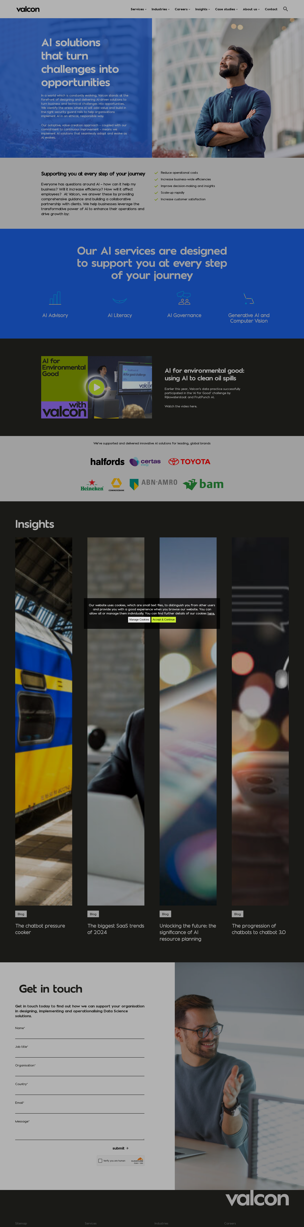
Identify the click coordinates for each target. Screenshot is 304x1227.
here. (211, 613)
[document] (152, 613)
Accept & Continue (164, 619)
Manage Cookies (139, 619)
